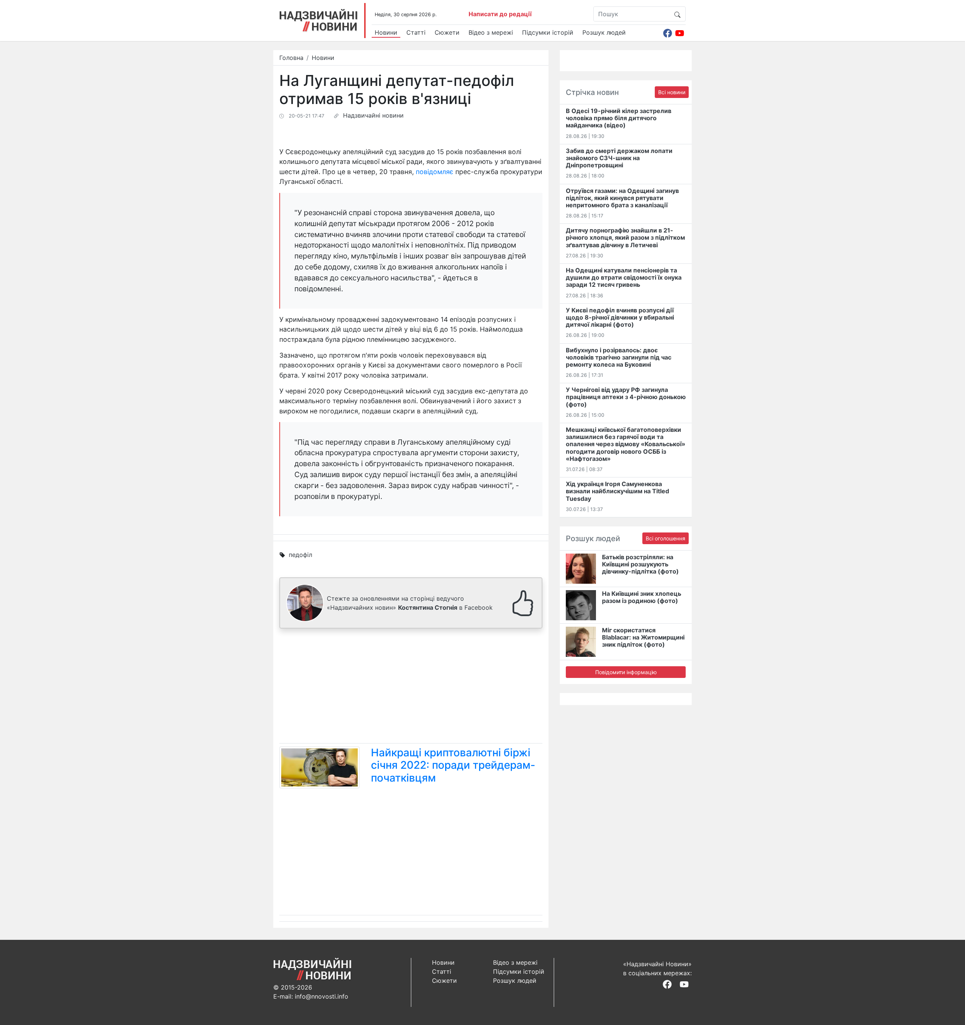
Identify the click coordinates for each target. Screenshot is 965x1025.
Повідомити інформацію (626, 672)
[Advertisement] (410, 687)
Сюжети (447, 32)
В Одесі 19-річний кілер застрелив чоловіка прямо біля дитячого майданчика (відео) (618, 118)
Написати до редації (500, 14)
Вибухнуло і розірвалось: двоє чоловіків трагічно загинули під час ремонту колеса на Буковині (618, 357)
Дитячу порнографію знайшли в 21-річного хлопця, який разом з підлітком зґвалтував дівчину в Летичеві (625, 237)
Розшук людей (604, 32)
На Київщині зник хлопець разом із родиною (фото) (641, 597)
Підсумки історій (547, 32)
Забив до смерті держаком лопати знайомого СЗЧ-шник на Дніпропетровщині (619, 158)
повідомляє (434, 172)
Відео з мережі (491, 32)
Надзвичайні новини (373, 115)
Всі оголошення (665, 538)
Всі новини (671, 92)
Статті (416, 32)
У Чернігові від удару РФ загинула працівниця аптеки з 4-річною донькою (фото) (626, 397)
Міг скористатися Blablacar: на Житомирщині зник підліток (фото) (643, 637)
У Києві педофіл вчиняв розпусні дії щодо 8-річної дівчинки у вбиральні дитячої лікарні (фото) (620, 317)
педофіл (300, 554)
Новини (386, 32)
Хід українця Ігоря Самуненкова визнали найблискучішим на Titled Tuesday (617, 491)
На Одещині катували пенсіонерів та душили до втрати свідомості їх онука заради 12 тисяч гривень (624, 277)
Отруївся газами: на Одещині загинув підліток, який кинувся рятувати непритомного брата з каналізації (622, 198)
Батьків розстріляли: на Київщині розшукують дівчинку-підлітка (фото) (640, 564)
